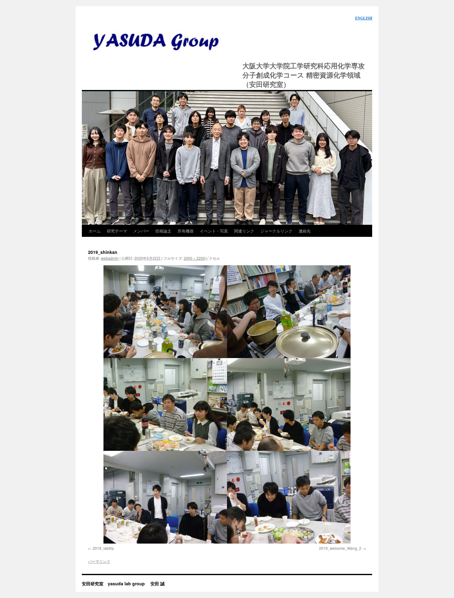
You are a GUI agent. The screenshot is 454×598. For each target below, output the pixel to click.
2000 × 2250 (194, 258)
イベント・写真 (214, 231)
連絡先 (305, 231)
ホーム (95, 231)
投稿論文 (163, 231)
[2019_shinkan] (227, 404)
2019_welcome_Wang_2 (340, 548)
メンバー (141, 231)
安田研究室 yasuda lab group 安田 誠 (159, 40)
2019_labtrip (103, 548)
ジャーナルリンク (276, 231)
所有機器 (186, 231)
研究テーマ (117, 231)
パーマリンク (99, 561)
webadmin (110, 258)
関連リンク (244, 231)
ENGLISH (363, 18)
